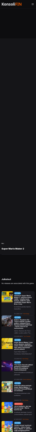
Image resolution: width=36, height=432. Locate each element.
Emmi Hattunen (27, 379)
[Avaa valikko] (33, 4)
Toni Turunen (26, 336)
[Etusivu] (15, 4)
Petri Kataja (26, 313)
